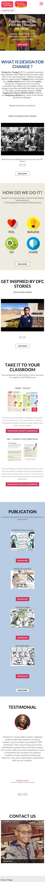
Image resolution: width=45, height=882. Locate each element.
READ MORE (22, 174)
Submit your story (8, 10)
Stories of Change (6, 880)
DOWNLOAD (22, 560)
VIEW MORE (22, 45)
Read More (22, 264)
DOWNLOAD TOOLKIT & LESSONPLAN (22, 431)
